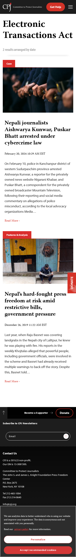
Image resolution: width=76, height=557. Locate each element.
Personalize (38, 539)
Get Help (55, 7)
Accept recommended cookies (38, 550)
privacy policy (21, 529)
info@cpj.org (9, 504)
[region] (38, 531)
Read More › (12, 221)
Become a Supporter (36, 412)
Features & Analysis (17, 235)
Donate (64, 413)
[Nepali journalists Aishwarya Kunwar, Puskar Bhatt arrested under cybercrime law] (38, 90)
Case (8, 63)
